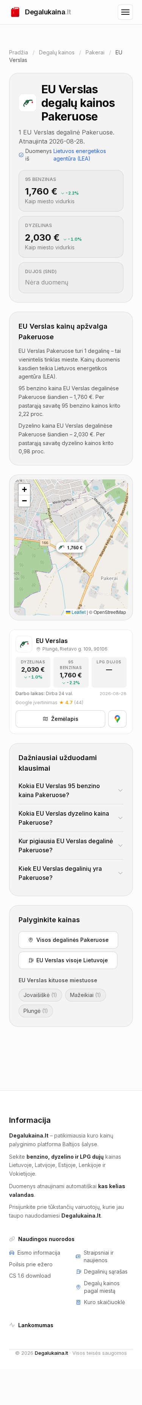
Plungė (35, 1011)
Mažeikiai (85, 995)
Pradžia (18, 52)
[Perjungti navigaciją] (125, 12)
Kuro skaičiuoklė (104, 1302)
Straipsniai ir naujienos (99, 1256)
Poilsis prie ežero (31, 1264)
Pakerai (95, 52)
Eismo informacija (38, 1252)
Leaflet (78, 612)
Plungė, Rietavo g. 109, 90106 (75, 649)
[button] (24, 489)
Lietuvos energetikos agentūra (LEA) (79, 155)
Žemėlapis (64, 719)
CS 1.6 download (30, 1275)
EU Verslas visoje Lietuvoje (72, 960)
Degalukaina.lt (51, 1353)
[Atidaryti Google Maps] (117, 719)
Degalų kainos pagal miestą (102, 1287)
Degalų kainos (57, 52)
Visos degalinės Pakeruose (72, 940)
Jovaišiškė (40, 995)
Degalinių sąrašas (106, 1271)
